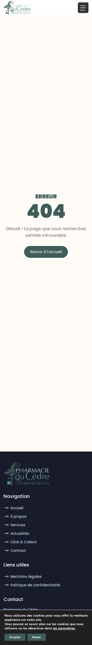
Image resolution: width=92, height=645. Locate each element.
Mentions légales (26, 576)
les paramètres (64, 628)
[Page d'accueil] (17, 8)
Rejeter (36, 637)
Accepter (15, 637)
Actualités (19, 533)
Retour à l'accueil (46, 251)
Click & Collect (23, 542)
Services (17, 525)
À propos (18, 516)
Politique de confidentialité (35, 585)
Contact (18, 550)
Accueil (16, 508)
